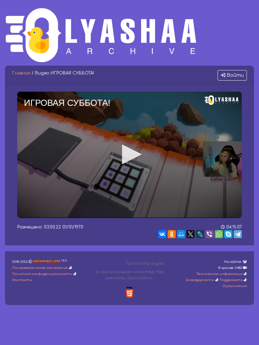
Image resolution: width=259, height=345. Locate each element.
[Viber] (209, 234)
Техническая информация (219, 274)
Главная (21, 73)
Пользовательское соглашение (40, 268)
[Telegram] (238, 234)
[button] (129, 154)
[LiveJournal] (200, 234)
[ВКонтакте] (162, 234)
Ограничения (235, 286)
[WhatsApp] (219, 234)
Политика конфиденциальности (42, 274)
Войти (234, 75)
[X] (190, 234)
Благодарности (200, 280)
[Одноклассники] (172, 234)
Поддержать (231, 280)
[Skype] (228, 234)
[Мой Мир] (181, 234)
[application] (129, 155)
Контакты (22, 280)
